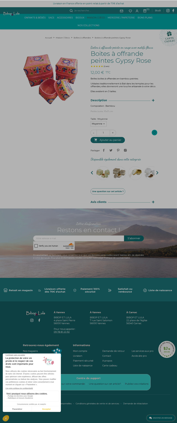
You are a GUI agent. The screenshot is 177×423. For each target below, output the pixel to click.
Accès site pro (139, 356)
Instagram (125, 150)
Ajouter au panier (107, 140)
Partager (103, 150)
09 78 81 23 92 (62, 332)
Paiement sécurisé (83, 360)
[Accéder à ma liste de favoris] (130, 10)
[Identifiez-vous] (137, 10)
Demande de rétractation (135, 403)
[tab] (124, 100)
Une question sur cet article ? (108, 191)
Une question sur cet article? (105, 384)
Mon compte (80, 351)
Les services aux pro (142, 351)
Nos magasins (30, 351)
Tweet (111, 150)
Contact (106, 356)
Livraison (77, 356)
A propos (107, 360)
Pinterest (118, 150)
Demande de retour (113, 351)
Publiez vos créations (136, 384)
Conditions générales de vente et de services (97, 403)
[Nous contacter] (121, 10)
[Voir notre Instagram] (168, 11)
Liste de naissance (83, 365)
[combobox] (90, 10)
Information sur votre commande (66, 384)
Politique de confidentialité (117, 258)
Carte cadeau (109, 365)
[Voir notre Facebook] (173, 11)
